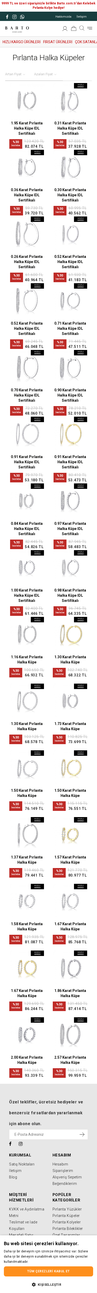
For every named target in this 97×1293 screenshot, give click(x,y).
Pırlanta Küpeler (66, 1216)
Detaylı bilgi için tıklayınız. (48, 1262)
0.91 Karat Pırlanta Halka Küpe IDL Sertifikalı (27, 462)
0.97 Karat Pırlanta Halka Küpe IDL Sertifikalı (70, 528)
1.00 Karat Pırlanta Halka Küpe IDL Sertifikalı (27, 595)
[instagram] (21, 1143)
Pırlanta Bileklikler (68, 1229)
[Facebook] (10, 1143)
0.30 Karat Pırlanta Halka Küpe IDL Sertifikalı (70, 195)
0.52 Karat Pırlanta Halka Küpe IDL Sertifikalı (70, 262)
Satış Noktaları (22, 1164)
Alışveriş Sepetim (67, 1177)
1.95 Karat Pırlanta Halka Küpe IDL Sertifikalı (27, 128)
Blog (13, 1177)
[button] (48, 1284)
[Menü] (90, 28)
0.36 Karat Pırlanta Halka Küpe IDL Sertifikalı (27, 195)
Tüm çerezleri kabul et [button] (48, 1271)
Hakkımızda (63, 16)
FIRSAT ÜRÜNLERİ (57, 42)
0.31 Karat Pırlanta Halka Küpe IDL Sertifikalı (70, 128)
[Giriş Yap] (65, 29)
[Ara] (82, 28)
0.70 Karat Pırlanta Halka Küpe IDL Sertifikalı (27, 395)
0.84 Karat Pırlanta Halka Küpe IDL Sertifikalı (27, 528)
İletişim (82, 16)
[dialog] (48, 1264)
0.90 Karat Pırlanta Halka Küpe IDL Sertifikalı (70, 395)
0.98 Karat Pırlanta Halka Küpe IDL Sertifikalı (70, 595)
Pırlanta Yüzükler (67, 1209)
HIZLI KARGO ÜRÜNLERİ (22, 42)
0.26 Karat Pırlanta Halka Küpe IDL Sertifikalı (27, 262)
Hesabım (60, 1164)
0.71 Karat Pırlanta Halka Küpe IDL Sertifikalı (70, 328)
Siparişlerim (63, 1171)
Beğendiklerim (65, 1184)
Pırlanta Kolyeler (67, 1222)
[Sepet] (73, 29)
